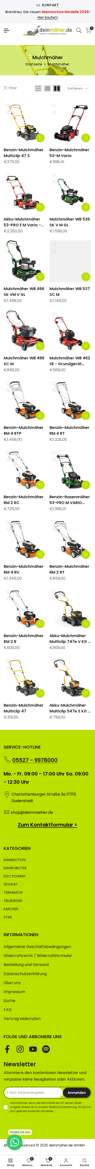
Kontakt (50, 5)
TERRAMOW (13, 892)
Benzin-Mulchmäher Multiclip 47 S (24, 152)
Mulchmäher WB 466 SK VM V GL (24, 291)
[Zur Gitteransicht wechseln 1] (47, 88)
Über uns (12, 983)
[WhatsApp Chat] (14, 1142)
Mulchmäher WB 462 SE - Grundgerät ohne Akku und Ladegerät (69, 361)
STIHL (8, 917)
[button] (7, 105)
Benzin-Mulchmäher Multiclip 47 (24, 708)
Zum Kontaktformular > (47, 824)
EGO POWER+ (15, 876)
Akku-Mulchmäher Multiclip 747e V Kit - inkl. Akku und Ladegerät (69, 639)
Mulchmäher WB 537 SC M (69, 291)
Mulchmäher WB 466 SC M (24, 361)
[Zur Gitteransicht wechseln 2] (56, 88)
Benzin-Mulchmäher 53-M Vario (69, 152)
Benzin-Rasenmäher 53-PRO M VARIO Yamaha (69, 500)
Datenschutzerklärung (25, 974)
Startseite (34, 64)
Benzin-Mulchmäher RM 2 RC (24, 500)
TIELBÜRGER (13, 900)
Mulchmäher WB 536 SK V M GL (69, 222)
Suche (9, 1000)
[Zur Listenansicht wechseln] (38, 88)
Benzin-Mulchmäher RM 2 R (24, 638)
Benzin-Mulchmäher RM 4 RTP (24, 430)
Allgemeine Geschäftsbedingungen (37, 946)
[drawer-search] (79, 30)
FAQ (8, 1009)
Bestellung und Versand (26, 964)
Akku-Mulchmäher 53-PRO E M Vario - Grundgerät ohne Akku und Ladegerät (24, 222)
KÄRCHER (11, 909)
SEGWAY (11, 884)
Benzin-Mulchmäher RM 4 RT (69, 430)
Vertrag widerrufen (22, 1018)
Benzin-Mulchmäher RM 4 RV (24, 569)
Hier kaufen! (48, 17)
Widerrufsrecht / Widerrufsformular (38, 955)
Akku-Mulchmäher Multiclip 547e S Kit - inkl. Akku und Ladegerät (69, 708)
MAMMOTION (15, 859)
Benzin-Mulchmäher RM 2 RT (69, 569)
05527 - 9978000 (34, 760)
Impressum (14, 992)
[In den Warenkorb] (40, 138)
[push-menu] (7, 30)
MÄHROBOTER (15, 868)
